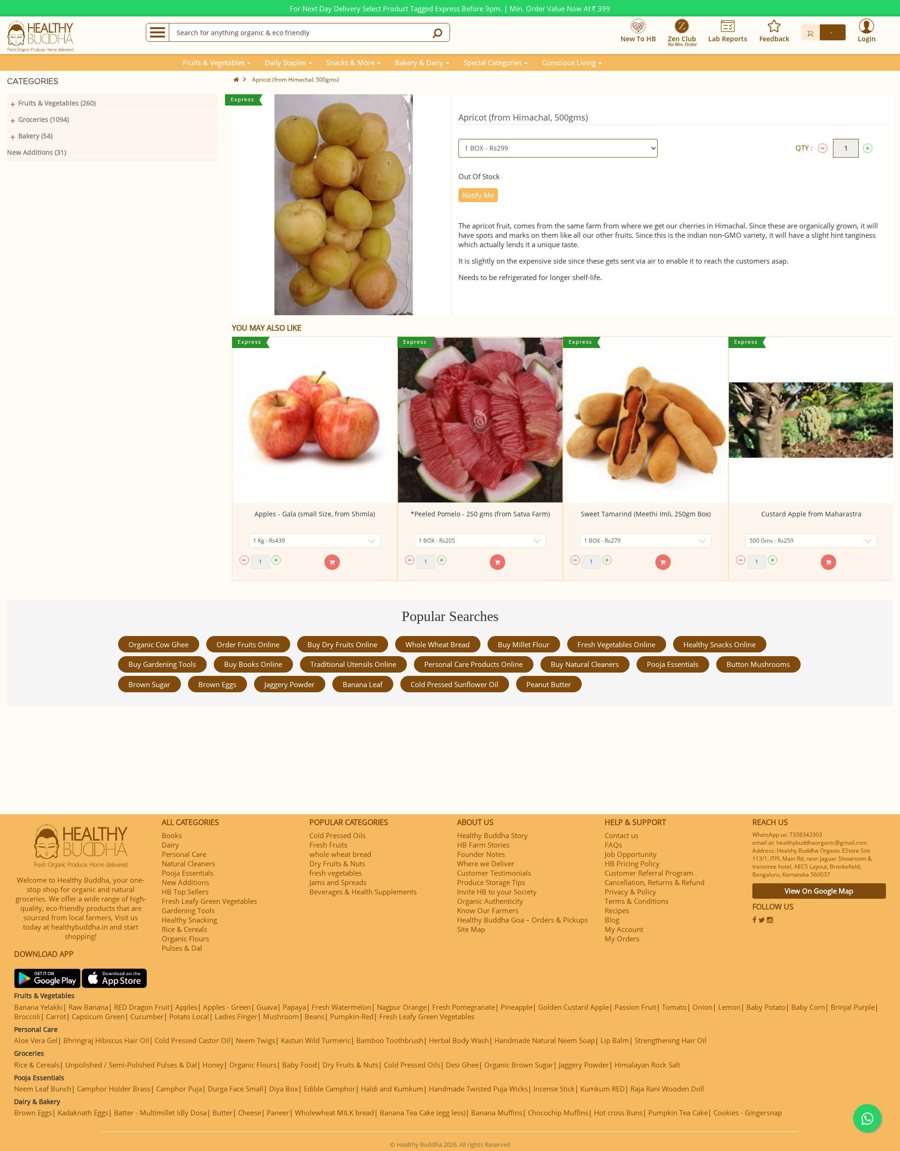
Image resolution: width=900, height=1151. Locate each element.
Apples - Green (227, 1007)
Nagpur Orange (402, 1007)
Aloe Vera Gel (36, 1040)
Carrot (56, 1016)
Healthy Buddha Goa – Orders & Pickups (522, 919)
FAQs (613, 844)
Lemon (729, 1007)
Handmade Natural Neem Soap (545, 1040)
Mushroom (281, 1016)
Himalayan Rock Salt (647, 1064)
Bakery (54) (35, 135)
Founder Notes (481, 854)
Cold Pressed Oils (337, 835)
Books (172, 835)
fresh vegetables (335, 873)
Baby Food (299, 1064)
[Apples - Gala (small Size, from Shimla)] (314, 420)
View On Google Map (819, 890)
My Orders (622, 938)
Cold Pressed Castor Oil (192, 1040)
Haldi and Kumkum (392, 1088)
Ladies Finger (236, 1016)
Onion (702, 1007)
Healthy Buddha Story (492, 835)
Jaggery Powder (289, 684)
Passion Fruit (635, 1007)
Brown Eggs (217, 684)
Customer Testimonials (494, 873)
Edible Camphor (329, 1088)
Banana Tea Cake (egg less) (422, 1112)
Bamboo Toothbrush (389, 1040)
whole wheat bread (437, 644)
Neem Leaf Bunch (42, 1088)
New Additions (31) (36, 152)
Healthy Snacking (189, 919)
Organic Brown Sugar (518, 1064)
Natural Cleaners (188, 863)
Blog (612, 919)
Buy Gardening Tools (162, 664)
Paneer (278, 1112)
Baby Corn (808, 1007)
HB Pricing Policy (632, 863)
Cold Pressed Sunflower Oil (454, 684)
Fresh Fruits (328, 844)
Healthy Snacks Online (719, 644)
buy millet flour (523, 644)
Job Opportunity (631, 854)
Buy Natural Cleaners (585, 664)
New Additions (185, 882)
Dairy (170, 844)
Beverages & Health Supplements (363, 891)
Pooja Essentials (672, 664)
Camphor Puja (179, 1088)
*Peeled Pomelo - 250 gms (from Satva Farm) (480, 513)
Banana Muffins (496, 1112)
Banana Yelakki (38, 1007)
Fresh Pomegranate (463, 1007)
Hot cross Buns (618, 1112)
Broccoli (27, 1016)
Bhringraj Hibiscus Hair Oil (106, 1040)
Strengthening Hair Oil (670, 1040)
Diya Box (283, 1088)
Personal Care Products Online (473, 664)
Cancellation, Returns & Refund (655, 882)
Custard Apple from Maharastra (811, 513)
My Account (624, 929)
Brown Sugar (149, 684)
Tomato (674, 1007)
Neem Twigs (255, 1040)
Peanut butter (548, 684)
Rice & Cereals (184, 929)
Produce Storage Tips (491, 882)
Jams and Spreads (338, 882)
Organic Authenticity (490, 901)
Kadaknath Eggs (83, 1112)
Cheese (249, 1112)
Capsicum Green (98, 1016)
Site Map (471, 929)
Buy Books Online (253, 664)
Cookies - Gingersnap (747, 1112)
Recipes (617, 910)
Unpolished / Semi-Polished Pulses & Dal (131, 1064)
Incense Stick (554, 1088)
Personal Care (184, 854)
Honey (213, 1064)
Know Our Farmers (487, 910)
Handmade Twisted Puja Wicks (478, 1088)
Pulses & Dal (182, 948)
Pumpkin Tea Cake (678, 1112)
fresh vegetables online (616, 644)
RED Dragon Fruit (142, 1007)
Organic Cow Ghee (158, 644)
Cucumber (147, 1016)
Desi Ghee (462, 1064)
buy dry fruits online (342, 644)
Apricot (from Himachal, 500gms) (295, 79)
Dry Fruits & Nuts (337, 863)
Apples (186, 1007)
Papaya (294, 1007)
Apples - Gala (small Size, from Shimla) (315, 513)
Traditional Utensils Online (353, 664)
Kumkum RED (602, 1088)
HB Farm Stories (483, 844)
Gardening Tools (188, 910)
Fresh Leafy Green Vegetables (209, 901)
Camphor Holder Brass (113, 1088)
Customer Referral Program (649, 873)
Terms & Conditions (636, 901)
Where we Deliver (485, 863)
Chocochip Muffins (558, 1112)
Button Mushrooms (758, 664)
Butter (222, 1112)
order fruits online (248, 644)
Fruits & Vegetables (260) (57, 102)
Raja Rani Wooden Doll (667, 1088)
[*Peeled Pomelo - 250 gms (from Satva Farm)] (480, 420)
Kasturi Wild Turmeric (316, 1040)
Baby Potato (766, 1007)
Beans (314, 1016)
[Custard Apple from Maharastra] (811, 420)
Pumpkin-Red (352, 1016)
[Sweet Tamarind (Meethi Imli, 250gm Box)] (645, 420)
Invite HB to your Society (497, 891)
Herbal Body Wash (459, 1040)
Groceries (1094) (43, 119)
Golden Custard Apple (573, 1007)
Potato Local (189, 1016)
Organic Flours (185, 938)
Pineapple (516, 1007)
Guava (266, 1007)
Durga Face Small (235, 1088)
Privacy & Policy (630, 891)
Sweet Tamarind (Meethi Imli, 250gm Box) (646, 513)
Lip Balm (614, 1040)
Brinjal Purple (853, 1007)
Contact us (621, 835)
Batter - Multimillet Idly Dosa (160, 1112)
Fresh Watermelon (341, 1007)
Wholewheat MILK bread (334, 1112)
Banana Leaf (362, 684)
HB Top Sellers (185, 891)
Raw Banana (88, 1007)
